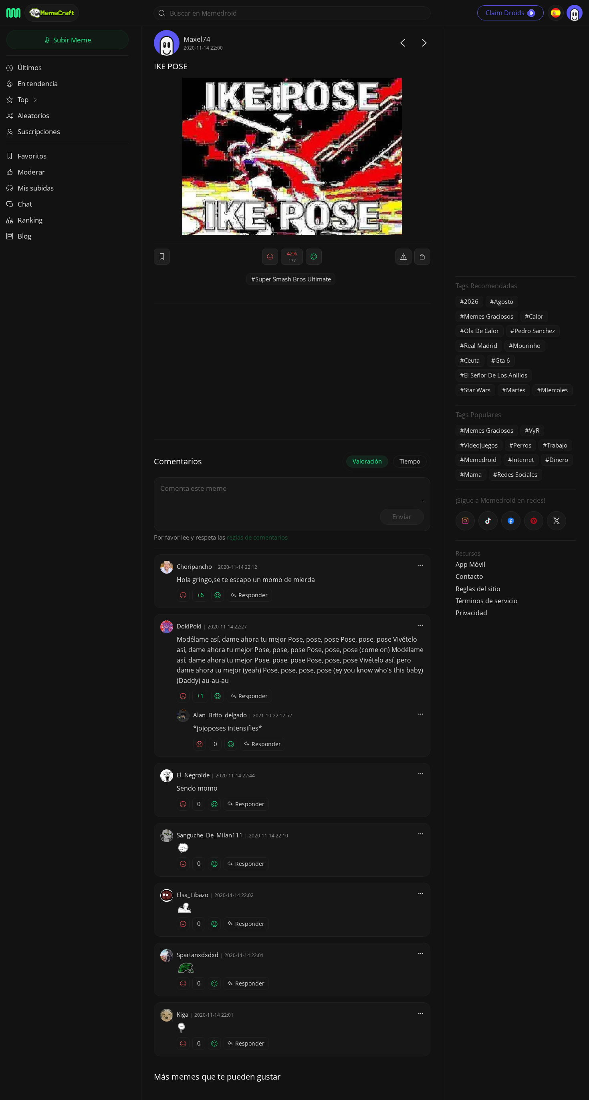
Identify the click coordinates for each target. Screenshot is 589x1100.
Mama (473, 474)
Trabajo (557, 445)
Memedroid (480, 460)
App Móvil (470, 564)
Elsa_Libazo (192, 895)
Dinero (558, 460)
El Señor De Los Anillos (495, 375)
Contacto (469, 576)
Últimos (30, 67)
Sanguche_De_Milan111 (209, 835)
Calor (536, 316)
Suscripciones (39, 131)
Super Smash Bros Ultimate (293, 279)
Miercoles (554, 390)
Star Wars (477, 390)
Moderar (31, 172)
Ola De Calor (481, 331)
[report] (403, 257)
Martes (515, 390)
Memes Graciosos (488, 316)
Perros (522, 445)
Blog (24, 236)
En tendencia (38, 83)
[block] (422, 257)
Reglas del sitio (478, 588)
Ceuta (472, 360)
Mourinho (527, 345)
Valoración (367, 461)
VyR (534, 430)
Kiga (182, 1014)
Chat (25, 204)
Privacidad (471, 612)
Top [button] (24, 99)
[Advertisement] (516, 150)
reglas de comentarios (257, 537)
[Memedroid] (13, 13)
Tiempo (409, 461)
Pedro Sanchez (534, 331)
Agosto (503, 301)
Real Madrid (480, 345)
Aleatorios (33, 115)
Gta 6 (502, 360)
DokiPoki (189, 626)
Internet (523, 460)
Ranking (30, 220)
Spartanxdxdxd (197, 955)
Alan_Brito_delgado (220, 715)
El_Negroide (193, 775)
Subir (71, 39)
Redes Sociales (517, 474)
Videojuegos (481, 445)
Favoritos (32, 156)
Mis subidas (36, 188)
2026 (471, 301)
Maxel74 (197, 39)
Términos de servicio (487, 600)
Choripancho (194, 566)
